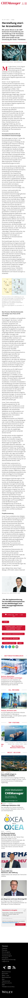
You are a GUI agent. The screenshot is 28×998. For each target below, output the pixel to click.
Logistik (5, 961)
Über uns (5, 975)
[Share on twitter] (6, 646)
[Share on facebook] (2, 646)
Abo (3, 979)
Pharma (4, 950)
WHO (20, 643)
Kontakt (5, 973)
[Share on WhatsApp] (13, 646)
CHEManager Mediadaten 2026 (10, 805)
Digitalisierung (8, 959)
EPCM (5, 622)
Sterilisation (9, 643)
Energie (5, 957)
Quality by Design (11, 638)
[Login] (23, 3)
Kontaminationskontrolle (13, 634)
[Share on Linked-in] (9, 646)
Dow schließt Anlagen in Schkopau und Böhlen (8, 775)
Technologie (7, 956)
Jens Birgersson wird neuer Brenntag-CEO (14, 899)
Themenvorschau (8, 986)
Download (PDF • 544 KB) (15, 615)
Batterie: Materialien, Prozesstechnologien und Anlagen (11, 677)
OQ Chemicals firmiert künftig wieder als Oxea (8, 834)
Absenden (20, 924)
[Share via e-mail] (16, 646)
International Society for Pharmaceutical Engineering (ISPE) (13, 628)
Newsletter (6, 971)
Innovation (6, 954)
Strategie (6, 952)
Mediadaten (6, 977)
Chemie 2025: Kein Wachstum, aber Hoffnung (9, 871)
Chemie (8, 772)
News (12, 19)
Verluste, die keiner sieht (9, 710)
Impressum (6, 981)
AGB (3, 984)
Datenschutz (7, 983)
